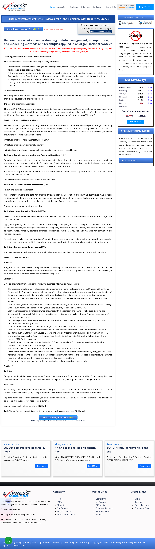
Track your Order (142, 508)
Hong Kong (15, 542)
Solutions (74, 7)
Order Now (85, 7)
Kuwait (4, 542)
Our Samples (98, 7)
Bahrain (35, 542)
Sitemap (99, 514)
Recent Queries (103, 511)
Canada (83, 542)
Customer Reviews (126, 7)
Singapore (6, 545)
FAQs (59, 502)
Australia (17, 545)
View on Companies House (100, 31)
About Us (61, 7)
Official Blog (101, 505)
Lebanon (46, 542)
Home (52, 7)
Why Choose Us (64, 511)
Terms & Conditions (66, 514)
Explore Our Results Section (135, 18)
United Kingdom (70, 542)
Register (138, 502)
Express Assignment (117, 542)
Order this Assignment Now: (23, 29)
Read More (41, 466)
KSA (25, 545)
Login (137, 498)
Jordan (26, 542)
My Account (145, 7)
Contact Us (111, 7)
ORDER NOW (135, 122)
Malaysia (56, 542)
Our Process (62, 508)
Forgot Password (142, 505)
